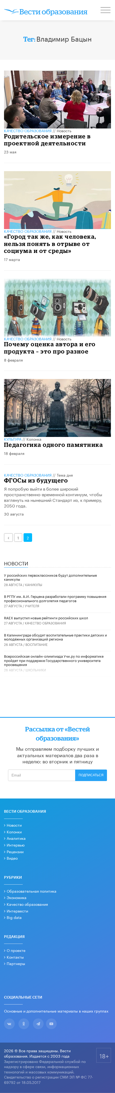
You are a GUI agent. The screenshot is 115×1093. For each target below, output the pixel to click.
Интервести (17, 911)
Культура (12, 439)
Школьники (35, 669)
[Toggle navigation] (106, 10)
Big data (14, 917)
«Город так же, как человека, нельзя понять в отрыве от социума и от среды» (50, 243)
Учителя (32, 605)
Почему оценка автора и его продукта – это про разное (50, 347)
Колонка (33, 439)
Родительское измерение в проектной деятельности (47, 139)
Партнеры (16, 963)
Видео (12, 858)
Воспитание (36, 644)
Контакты (15, 957)
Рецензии (15, 851)
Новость (64, 130)
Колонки (14, 831)
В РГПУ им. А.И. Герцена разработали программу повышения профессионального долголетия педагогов (55, 598)
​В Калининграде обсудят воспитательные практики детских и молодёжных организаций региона (55, 637)
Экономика (16, 897)
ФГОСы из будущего (36, 480)
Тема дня (65, 475)
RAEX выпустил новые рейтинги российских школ (46, 617)
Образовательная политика (31, 891)
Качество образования (28, 130)
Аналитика (16, 838)
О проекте (16, 950)
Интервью (16, 845)
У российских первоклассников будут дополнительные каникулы (50, 577)
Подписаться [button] (91, 775)
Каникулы (33, 584)
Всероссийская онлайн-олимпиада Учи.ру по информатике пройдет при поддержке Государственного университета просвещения (53, 660)
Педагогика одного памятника (53, 444)
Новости (14, 825)
